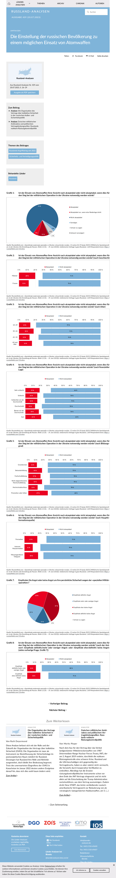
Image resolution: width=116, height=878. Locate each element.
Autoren (99, 3)
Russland (12, 179)
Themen (41, 3)
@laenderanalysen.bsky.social (57, 858)
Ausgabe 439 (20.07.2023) (26, 17)
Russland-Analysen (30, 11)
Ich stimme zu (81, 870)
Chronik (80, 3)
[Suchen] (88, 12)
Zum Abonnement (20, 849)
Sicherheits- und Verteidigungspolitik (24, 156)
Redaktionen (84, 853)
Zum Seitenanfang (59, 805)
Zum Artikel (11, 776)
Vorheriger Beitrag (59, 704)
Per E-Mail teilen (55, 845)
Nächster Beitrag (57, 710)
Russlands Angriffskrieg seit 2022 (22, 151)
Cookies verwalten (99, 870)
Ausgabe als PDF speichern (24, 92)
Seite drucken (102, 56)
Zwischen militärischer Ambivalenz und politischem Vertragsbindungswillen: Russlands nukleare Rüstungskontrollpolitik (94, 735)
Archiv (60, 3)
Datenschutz (50, 866)
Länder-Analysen (20, 3)
